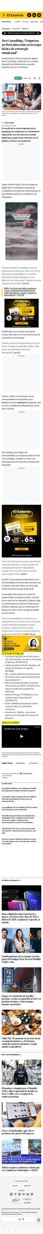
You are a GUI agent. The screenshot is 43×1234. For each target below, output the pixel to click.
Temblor (17, 22)
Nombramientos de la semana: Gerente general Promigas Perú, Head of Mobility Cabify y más (21, 959)
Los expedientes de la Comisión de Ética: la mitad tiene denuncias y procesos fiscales (19, 808)
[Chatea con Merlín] (29, 15)
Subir (20, 1219)
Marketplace (20, 763)
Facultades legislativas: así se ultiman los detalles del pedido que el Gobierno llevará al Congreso (19, 789)
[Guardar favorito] (35, 78)
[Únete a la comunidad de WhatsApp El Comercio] (18, 78)
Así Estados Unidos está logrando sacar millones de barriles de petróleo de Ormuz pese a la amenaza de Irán (19, 798)
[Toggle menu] (4, 15)
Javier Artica (9, 123)
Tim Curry (25, 22)
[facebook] (11, 1194)
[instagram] (19, 1194)
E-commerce (33, 763)
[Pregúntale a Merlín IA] (38, 1219)
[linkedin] (27, 1194)
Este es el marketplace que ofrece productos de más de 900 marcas (18, 1132)
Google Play (27, 1186)
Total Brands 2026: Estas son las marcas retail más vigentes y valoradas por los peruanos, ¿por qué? (19, 830)
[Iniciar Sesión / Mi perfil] (39, 15)
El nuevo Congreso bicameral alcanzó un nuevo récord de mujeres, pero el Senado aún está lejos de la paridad (19, 841)
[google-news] (32, 1194)
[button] (21, 736)
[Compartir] (39, 78)
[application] (21, 736)
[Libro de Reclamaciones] (27, 1201)
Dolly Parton (34, 22)
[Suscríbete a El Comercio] (33, 15)
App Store (15, 1186)
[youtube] (23, 1194)
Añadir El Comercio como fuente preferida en (21, 33)
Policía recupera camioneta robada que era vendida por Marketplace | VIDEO (21, 1168)
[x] (15, 1194)
